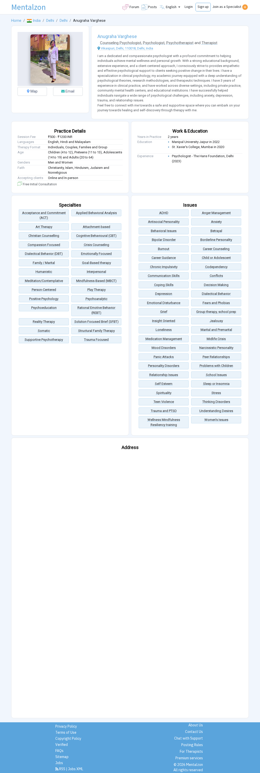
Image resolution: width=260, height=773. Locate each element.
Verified (61, 744)
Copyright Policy (68, 738)
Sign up (203, 6)
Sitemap (62, 756)
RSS (62, 769)
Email (69, 91)
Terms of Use (65, 732)
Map (34, 91)
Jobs (59, 763)
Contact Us (194, 731)
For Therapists (191, 751)
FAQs (59, 750)
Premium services (189, 758)
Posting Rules (192, 745)
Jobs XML (75, 769)
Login (189, 6)
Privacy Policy (66, 726)
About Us (195, 725)
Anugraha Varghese (117, 36)
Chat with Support (188, 738)
